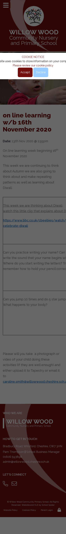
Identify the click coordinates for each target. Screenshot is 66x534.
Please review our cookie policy (33, 65)
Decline (41, 72)
